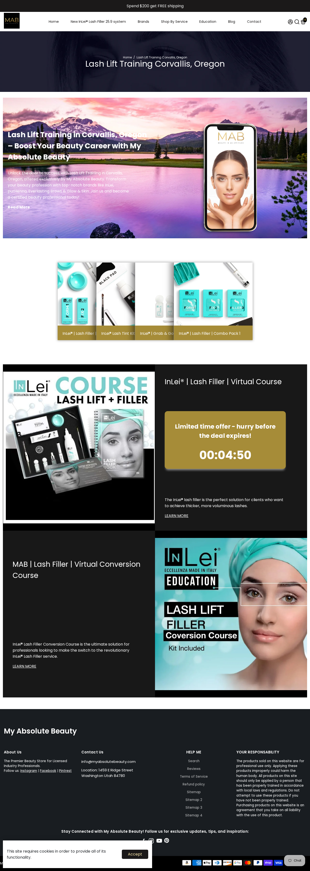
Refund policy (194, 784)
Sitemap (194, 792)
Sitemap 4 (193, 815)
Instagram (28, 770)
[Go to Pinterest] (166, 841)
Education (207, 21)
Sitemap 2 (194, 800)
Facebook (48, 770)
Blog (231, 21)
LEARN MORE (176, 516)
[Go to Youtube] (159, 841)
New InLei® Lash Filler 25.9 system (98, 21)
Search (194, 761)
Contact (254, 21)
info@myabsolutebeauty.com (108, 761)
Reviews (194, 769)
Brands (143, 21)
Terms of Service (194, 776)
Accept (135, 854)
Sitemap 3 (194, 807)
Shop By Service (174, 21)
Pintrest (65, 770)
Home (54, 21)
